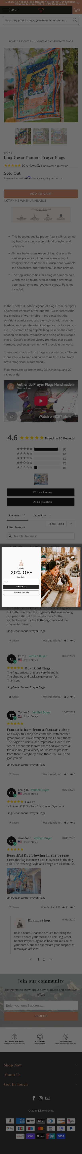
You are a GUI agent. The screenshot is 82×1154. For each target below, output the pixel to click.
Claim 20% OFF (21, 586)
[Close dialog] (78, 549)
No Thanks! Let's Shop (21, 592)
